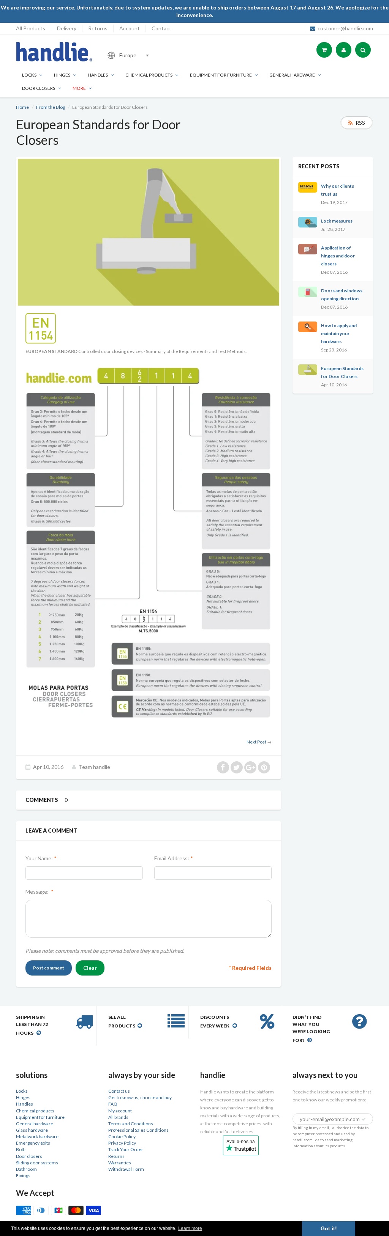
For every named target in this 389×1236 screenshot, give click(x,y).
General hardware (34, 1123)
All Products (30, 28)
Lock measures (337, 221)
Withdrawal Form (126, 1169)
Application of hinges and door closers (338, 256)
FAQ (112, 1104)
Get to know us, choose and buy (140, 1097)
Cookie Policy (122, 1136)
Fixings (23, 1175)
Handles (98, 75)
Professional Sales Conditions (138, 1130)
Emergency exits (33, 1143)
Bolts (21, 1149)
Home (22, 107)
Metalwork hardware (37, 1136)
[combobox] (154, 55)
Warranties (119, 1162)
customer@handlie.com (345, 28)
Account (129, 28)
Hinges (62, 75)
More (79, 88)
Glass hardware (32, 1130)
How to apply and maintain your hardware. (339, 333)
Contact (161, 28)
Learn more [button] (190, 1228)
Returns (98, 28)
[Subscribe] (363, 1119)
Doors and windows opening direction (341, 294)
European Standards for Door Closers (342, 372)
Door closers (38, 88)
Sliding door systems (37, 1162)
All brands (118, 1117)
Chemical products (148, 75)
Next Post (256, 742)
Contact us (119, 1091)
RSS (360, 122)
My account (120, 1111)
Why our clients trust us (337, 190)
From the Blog (50, 107)
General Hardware (292, 75)
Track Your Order (125, 1149)
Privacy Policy (122, 1143)
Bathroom (26, 1169)
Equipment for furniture (221, 75)
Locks (29, 75)
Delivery (66, 28)
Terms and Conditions (130, 1123)
